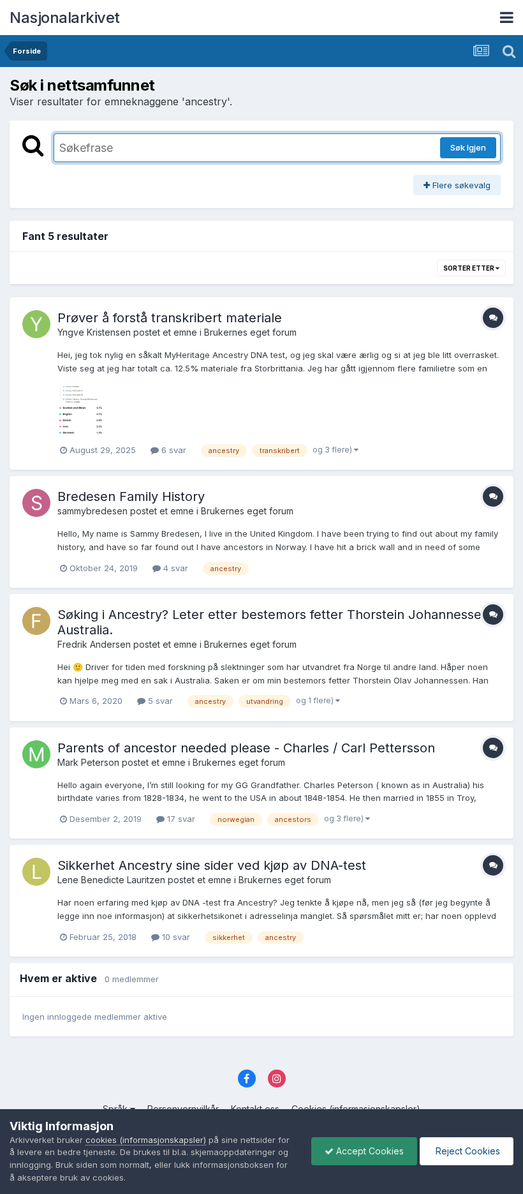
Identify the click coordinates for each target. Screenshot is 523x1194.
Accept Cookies (369, 1150)
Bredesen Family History (131, 496)
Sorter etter (469, 268)
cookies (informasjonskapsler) (145, 1140)
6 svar (172, 450)
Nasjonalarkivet (65, 17)
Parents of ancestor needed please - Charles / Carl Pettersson (246, 748)
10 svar (174, 937)
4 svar (174, 568)
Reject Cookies (466, 1150)
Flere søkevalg (460, 185)
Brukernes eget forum (250, 332)
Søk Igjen (468, 147)
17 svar (180, 819)
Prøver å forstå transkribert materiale (169, 317)
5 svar (159, 701)
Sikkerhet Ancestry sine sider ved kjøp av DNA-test (211, 865)
